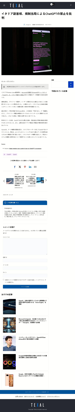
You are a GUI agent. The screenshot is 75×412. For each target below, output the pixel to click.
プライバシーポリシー (53, 396)
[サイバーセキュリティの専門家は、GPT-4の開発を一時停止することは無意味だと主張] (40, 178)
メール (5, 265)
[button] (15, 167)
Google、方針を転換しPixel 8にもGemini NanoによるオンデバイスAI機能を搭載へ (31, 375)
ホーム (3, 81)
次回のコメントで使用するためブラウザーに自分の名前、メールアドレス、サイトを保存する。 (25, 281)
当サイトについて (29, 396)
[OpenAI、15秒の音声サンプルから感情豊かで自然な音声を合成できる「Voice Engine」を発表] (9, 300)
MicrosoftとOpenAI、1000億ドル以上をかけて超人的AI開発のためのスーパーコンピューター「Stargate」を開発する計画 (32, 320)
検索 (52, 80)
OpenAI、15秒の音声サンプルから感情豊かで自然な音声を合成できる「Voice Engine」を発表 (33, 302)
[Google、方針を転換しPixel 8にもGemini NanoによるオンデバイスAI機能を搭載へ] (9, 374)
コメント (6, 237)
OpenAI (14, 154)
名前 (5, 257)
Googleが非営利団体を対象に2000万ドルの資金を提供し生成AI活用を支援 (33, 356)
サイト (5, 272)
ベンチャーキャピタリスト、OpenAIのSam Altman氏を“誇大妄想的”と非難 (32, 338)
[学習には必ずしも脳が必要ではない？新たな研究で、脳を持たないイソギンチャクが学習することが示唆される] (10, 179)
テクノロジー (48, 24)
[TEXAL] (16, 4)
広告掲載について (41, 396)
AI (4, 154)
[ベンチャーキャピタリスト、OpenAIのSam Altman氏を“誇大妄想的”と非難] (9, 337)
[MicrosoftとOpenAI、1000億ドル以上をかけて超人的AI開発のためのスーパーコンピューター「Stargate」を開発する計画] (9, 318)
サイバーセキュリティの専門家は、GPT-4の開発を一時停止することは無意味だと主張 (30, 180)
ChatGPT (9, 154)
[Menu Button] (4, 6)
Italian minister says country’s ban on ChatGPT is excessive (25, 148)
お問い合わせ (19, 396)
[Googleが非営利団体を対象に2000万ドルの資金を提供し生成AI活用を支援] (9, 355)
